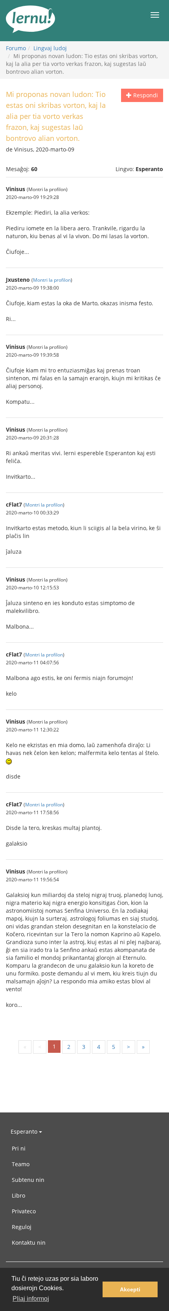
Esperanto (25, 1131)
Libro (18, 1195)
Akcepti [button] (130, 1289)
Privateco (24, 1211)
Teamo (20, 1164)
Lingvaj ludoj (50, 48)
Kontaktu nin (29, 1242)
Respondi (145, 95)
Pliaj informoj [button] (31, 1298)
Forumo (16, 48)
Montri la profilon (52, 280)
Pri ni (19, 1148)
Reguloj (21, 1227)
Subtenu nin (28, 1179)
